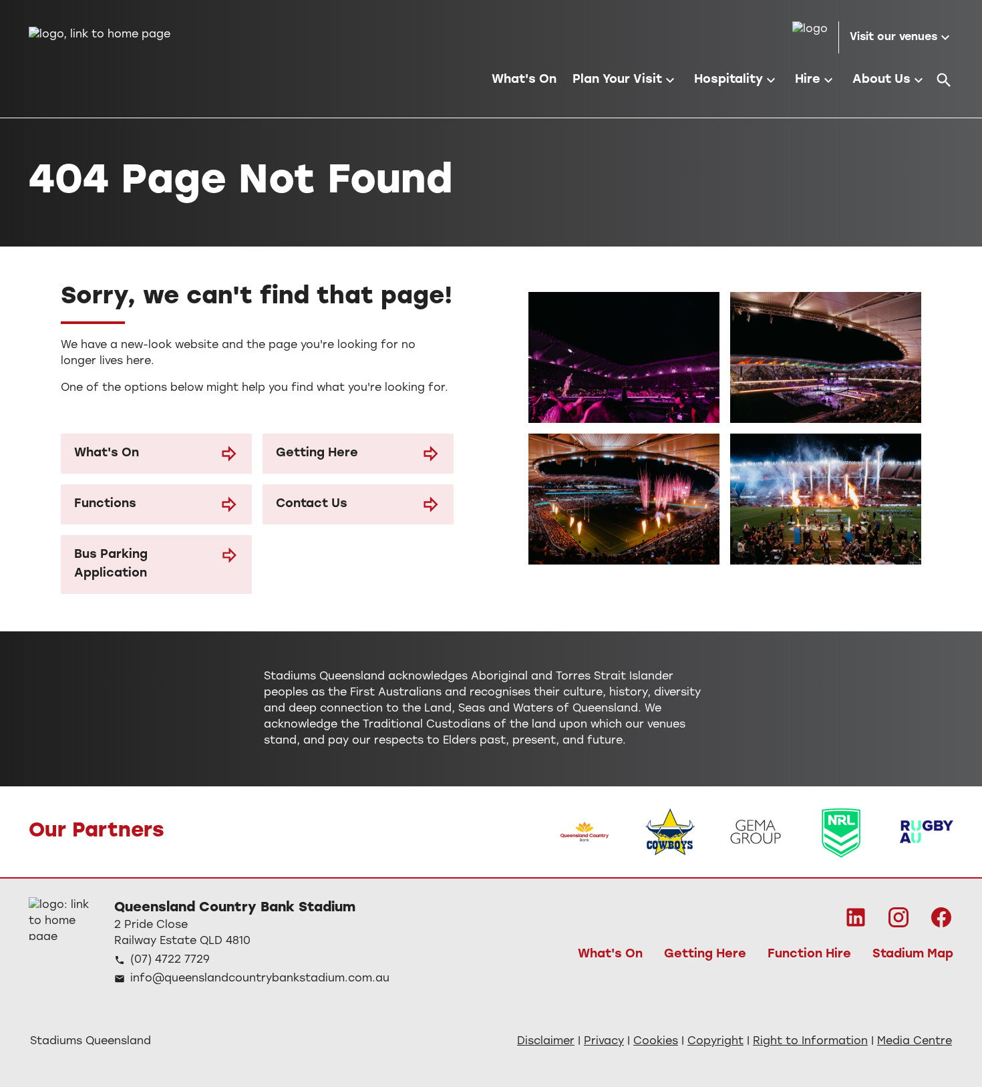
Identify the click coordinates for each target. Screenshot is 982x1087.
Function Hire (809, 955)
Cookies (655, 1041)
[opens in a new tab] (584, 832)
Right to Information (810, 1041)
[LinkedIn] (856, 917)
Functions (105, 504)
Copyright (715, 1041)
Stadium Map (912, 955)
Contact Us (311, 504)
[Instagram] (898, 917)
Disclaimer (546, 1041)
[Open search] (944, 80)
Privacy (604, 1041)
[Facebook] (941, 917)
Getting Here (317, 454)
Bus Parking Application (111, 564)
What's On (106, 454)
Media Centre (914, 1041)
